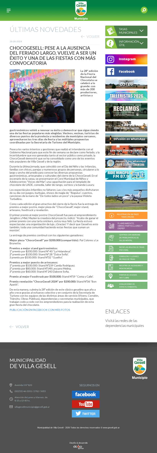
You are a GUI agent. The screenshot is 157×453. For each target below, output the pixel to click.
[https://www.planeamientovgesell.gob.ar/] (126, 226)
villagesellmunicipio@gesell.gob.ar (32, 406)
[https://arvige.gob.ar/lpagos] (126, 258)
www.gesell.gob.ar (111, 427)
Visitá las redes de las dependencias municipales (124, 323)
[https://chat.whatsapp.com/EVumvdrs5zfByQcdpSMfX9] (126, 139)
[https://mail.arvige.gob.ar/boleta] (126, 249)
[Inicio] (80, 10)
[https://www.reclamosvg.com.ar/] (126, 111)
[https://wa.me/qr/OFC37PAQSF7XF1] (126, 163)
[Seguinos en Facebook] (86, 395)
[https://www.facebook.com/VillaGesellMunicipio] (126, 72)
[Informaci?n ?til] (126, 43)
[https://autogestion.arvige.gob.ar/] (126, 216)
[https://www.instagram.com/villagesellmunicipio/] (126, 60)
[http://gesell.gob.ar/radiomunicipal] (126, 175)
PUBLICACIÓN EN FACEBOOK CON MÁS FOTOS (40, 309)
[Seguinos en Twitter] (86, 414)
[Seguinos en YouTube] (86, 404)
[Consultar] (126, 30)
